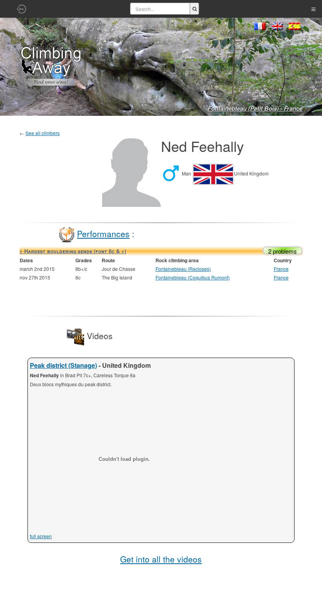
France (281, 268)
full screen (41, 536)
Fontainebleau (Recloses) (183, 268)
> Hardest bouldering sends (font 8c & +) (73, 251)
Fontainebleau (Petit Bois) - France (255, 108)
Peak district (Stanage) (63, 365)
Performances (103, 233)
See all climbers (43, 133)
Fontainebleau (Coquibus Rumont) (193, 277)
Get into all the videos (161, 559)
